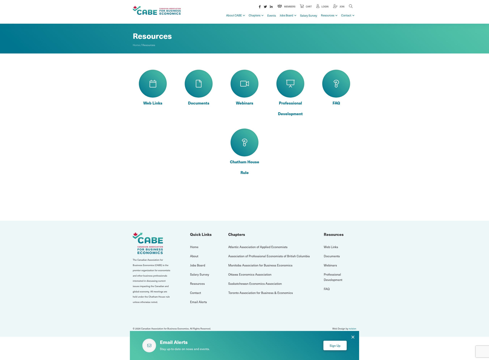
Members (289, 6)
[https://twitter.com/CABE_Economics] (265, 6)
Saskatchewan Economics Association (255, 283)
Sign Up (335, 345)
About (194, 256)
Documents (198, 103)
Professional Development (290, 108)
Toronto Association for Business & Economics (260, 292)
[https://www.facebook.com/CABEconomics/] (260, 6)
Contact (346, 15)
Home (136, 45)
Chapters (254, 15)
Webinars (244, 103)
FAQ (336, 103)
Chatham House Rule (244, 167)
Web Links (152, 103)
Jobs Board (286, 15)
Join (341, 6)
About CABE (234, 15)
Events (271, 15)
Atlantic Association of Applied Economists (257, 246)
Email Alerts (198, 301)
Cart (308, 6)
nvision (352, 328)
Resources (327, 15)
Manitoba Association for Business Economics (260, 265)
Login (325, 6)
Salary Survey (308, 15)
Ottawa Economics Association (249, 274)
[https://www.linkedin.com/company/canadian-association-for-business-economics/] (271, 6)
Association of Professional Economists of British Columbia (269, 256)
